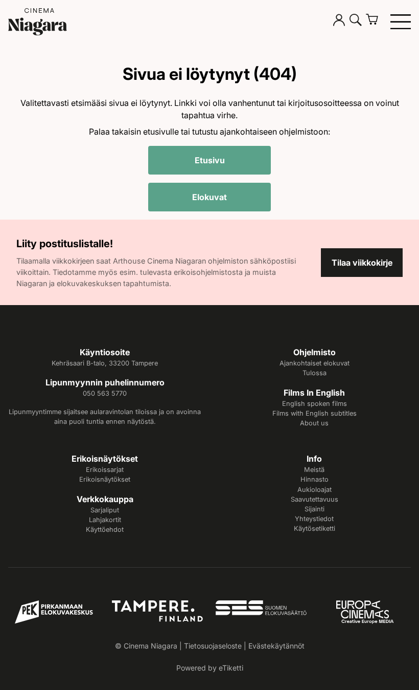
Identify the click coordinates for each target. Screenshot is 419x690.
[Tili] (339, 21)
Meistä (314, 469)
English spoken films (314, 403)
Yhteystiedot (314, 519)
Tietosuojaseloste (213, 645)
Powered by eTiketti (209, 667)
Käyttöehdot (105, 529)
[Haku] (356, 21)
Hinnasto (314, 479)
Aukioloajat (314, 489)
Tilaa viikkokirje (362, 262)
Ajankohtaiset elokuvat (315, 363)
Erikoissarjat (105, 469)
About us (314, 423)
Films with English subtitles (314, 413)
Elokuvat (209, 197)
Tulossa (314, 373)
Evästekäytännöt (276, 645)
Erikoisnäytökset (104, 479)
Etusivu (210, 160)
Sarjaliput (104, 510)
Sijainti (314, 509)
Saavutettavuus (314, 499)
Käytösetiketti (314, 528)
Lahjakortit (105, 520)
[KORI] (376, 21)
